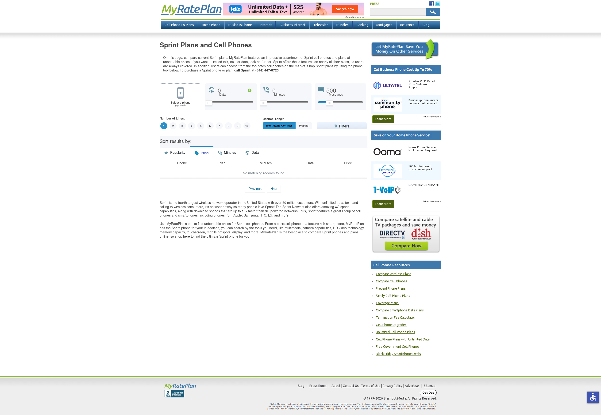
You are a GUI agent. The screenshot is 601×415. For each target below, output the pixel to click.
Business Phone (240, 25)
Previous (255, 188)
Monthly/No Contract (279, 125)
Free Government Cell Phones (398, 346)
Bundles (342, 25)
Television (320, 25)
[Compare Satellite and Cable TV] (406, 234)
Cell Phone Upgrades (391, 325)
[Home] (198, 386)
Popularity (177, 152)
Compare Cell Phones (391, 281)
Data (254, 152)
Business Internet (292, 25)
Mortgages (384, 25)
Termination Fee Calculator (395, 317)
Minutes (229, 152)
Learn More (383, 119)
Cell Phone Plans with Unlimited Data (403, 339)
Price (204, 152)
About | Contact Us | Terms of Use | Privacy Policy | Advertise (375, 386)
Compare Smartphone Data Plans (400, 310)
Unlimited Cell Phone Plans (395, 332)
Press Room (318, 386)
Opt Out (428, 392)
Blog (426, 25)
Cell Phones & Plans (179, 25)
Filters (344, 126)
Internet (266, 25)
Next (273, 188)
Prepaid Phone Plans (391, 288)
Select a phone (180, 104)
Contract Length (273, 119)
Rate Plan (191, 8)
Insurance (407, 25)
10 (247, 126)
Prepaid (303, 125)
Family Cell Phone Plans (393, 296)
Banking (362, 25)
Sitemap (429, 386)
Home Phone (211, 25)
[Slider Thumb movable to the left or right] (208, 103)
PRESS (375, 4)
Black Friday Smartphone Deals (398, 354)
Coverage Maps (387, 303)
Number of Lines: (172, 118)
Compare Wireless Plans (393, 274)
